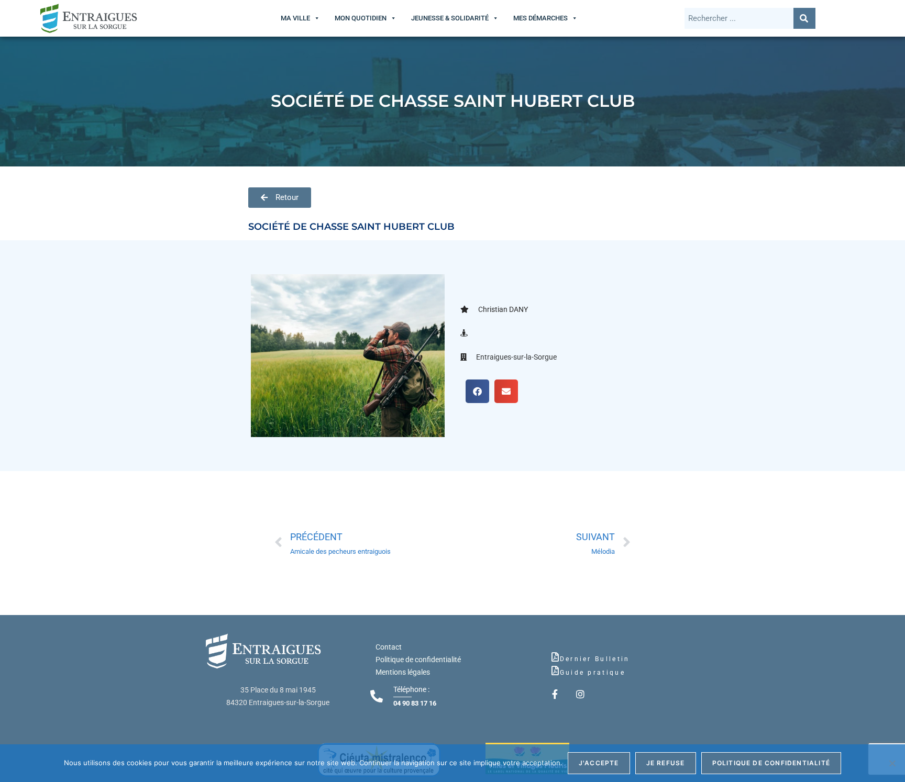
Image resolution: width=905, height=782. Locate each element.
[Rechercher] (804, 18)
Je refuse (665, 763)
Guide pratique (592, 672)
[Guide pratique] (555, 670)
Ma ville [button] (295, 18)
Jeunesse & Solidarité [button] (450, 18)
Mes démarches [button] (540, 18)
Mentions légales (403, 672)
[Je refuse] (892, 763)
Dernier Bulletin (595, 659)
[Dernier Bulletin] (555, 657)
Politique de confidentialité (418, 659)
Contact (389, 647)
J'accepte (599, 763)
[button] (477, 391)
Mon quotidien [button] (361, 18)
